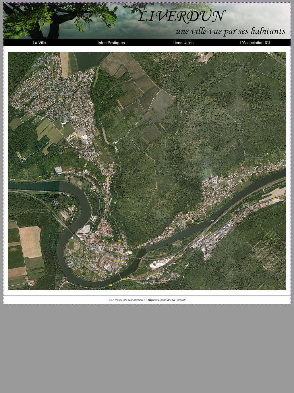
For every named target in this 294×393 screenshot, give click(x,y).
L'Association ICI (255, 42)
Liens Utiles (183, 42)
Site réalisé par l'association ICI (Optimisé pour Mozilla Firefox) (147, 300)
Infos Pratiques (111, 42)
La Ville (39, 42)
